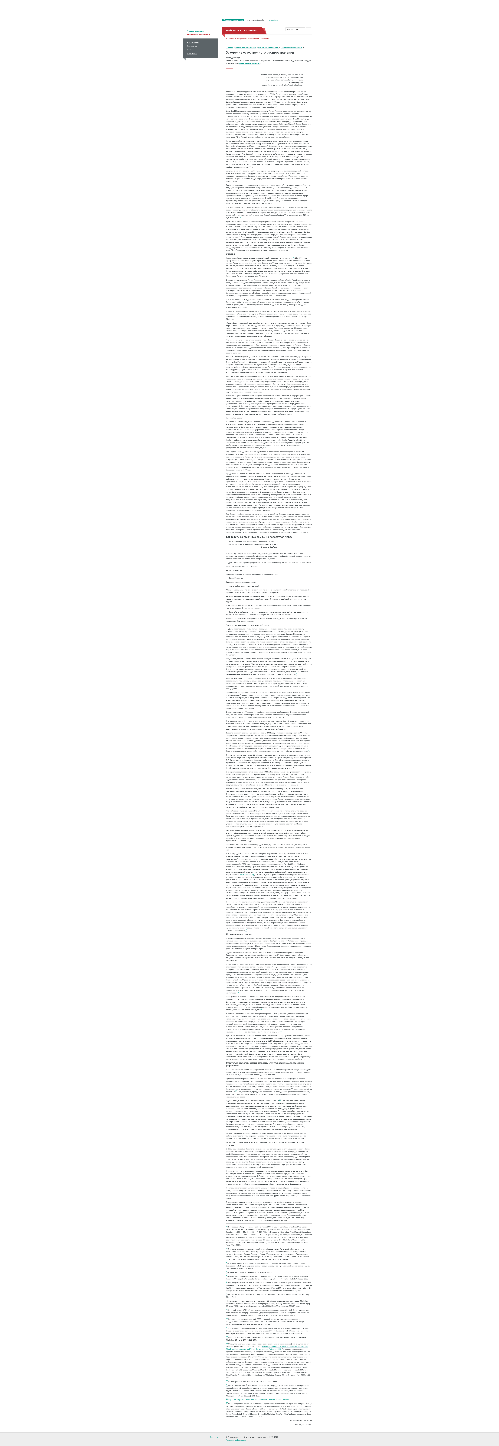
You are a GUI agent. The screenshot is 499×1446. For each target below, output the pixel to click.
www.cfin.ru (273, 20)
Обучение (191, 50)
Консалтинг (192, 53)
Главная (229, 47)
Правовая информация (236, 1440)
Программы (192, 46)
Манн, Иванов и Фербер (249, 63)
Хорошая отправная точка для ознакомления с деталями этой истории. (258, 1400)
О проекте (213, 1437)
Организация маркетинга (291, 47)
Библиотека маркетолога (198, 35)
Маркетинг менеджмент (268, 47)
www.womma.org (247, 874)
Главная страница (195, 31)
